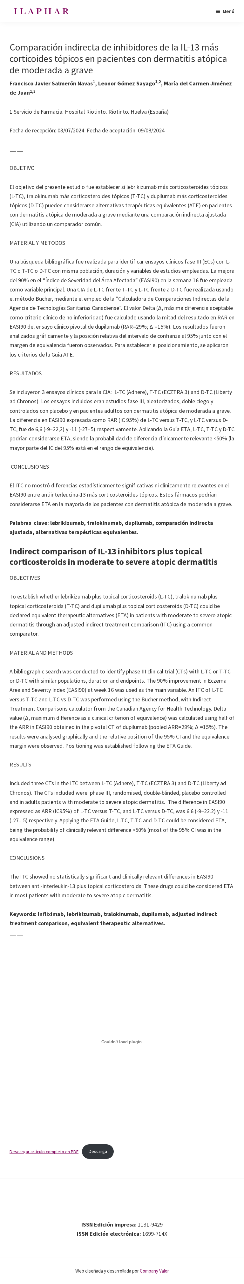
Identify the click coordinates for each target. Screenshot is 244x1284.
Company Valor (154, 1271)
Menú (228, 11)
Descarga (98, 1151)
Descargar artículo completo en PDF (44, 1151)
